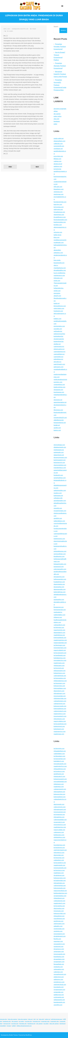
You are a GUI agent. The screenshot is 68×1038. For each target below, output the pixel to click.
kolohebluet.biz (58, 336)
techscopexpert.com (60, 653)
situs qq (30, 1019)
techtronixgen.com (59, 645)
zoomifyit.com (58, 1005)
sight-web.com (58, 209)
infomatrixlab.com (59, 883)
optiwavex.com (58, 979)
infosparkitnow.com (60, 769)
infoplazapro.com (59, 665)
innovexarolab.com (60, 696)
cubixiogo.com (58, 972)
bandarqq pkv (7, 1021)
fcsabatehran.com (59, 582)
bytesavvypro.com (59, 686)
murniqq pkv (28, 1021)
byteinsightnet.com (59, 797)
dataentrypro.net (59, 455)
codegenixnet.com (59, 703)
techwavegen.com (59, 683)
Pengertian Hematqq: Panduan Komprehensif (60, 46)
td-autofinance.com (60, 217)
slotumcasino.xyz (59, 349)
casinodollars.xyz (59, 354)
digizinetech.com (59, 691)
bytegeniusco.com (59, 673)
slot (35, 1019)
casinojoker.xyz (58, 356)
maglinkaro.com (59, 873)
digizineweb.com (59, 804)
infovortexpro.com (59, 719)
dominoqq (62, 1023)
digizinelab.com (59, 855)
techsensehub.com (60, 758)
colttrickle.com (58, 143)
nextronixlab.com (59, 928)
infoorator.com (58, 278)
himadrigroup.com (59, 212)
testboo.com (57, 318)
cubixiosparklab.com (60, 819)
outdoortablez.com (59, 615)
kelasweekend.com (60, 422)
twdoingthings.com (59, 592)
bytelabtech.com (59, 761)
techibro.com (58, 224)
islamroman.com (59, 214)
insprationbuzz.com (60, 467)
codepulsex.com (59, 860)
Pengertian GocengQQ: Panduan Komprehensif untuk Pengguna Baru (60, 85)
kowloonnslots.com (60, 222)
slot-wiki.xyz (57, 361)
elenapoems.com (59, 576)
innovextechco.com (60, 824)
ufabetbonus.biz (59, 420)
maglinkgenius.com (60, 827)
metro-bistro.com (59, 308)
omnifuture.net (58, 148)
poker (55, 124)
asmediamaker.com (60, 500)
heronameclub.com (60, 609)
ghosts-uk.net (58, 164)
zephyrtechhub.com (60, 984)
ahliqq (56, 111)
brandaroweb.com (59, 1002)
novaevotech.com (59, 822)
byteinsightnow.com (60, 708)
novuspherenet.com (60, 974)
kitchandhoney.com (60, 306)
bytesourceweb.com (60, 706)
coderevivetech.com (60, 711)
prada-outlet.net (58, 138)
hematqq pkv (36, 1021)
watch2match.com (59, 364)
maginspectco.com (59, 731)
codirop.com (57, 161)
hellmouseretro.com (60, 579)
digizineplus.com (59, 908)
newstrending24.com (60, 417)
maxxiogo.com (58, 941)
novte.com (57, 280)
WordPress (29, 1035)
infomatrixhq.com (59, 817)
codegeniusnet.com (60, 789)
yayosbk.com (58, 329)
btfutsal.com (57, 158)
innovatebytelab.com (60, 781)
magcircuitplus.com (60, 721)
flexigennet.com (59, 607)
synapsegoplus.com (60, 895)
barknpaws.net (58, 495)
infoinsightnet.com (59, 791)
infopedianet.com (59, 898)
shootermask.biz (59, 339)
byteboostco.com (59, 835)
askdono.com (58, 166)
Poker (34, 29)
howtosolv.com (58, 311)
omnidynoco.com (59, 982)
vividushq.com (58, 967)
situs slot (56, 119)
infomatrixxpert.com (60, 809)
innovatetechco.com (60, 660)
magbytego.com (59, 786)
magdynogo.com (59, 734)
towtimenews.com (59, 538)
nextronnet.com (58, 946)
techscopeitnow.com (60, 724)
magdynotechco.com (60, 766)
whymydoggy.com (59, 445)
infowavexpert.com (59, 670)
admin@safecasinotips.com (20, 29)
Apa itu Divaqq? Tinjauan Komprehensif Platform (59, 56)
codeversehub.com (60, 885)
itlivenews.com (58, 410)
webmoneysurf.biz (59, 334)
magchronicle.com (59, 630)
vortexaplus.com (59, 969)
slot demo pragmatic (60, 108)
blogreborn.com (58, 189)
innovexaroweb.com (60, 868)
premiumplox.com (59, 326)
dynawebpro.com (59, 959)
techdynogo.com (59, 627)
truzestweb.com (58, 987)
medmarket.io (58, 612)
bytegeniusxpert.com (60, 779)
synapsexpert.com (59, 989)
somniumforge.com (60, 554)
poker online (57, 116)
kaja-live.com (58, 204)
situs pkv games (12, 1019)
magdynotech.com (59, 903)
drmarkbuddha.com (60, 270)
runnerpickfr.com (59, 146)
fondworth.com (58, 475)
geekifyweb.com (59, 774)
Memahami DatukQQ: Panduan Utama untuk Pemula (60, 74)
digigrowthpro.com (59, 141)
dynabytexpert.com (60, 936)
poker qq (47, 1019)
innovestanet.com (59, 934)
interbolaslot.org (59, 450)
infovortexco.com (59, 852)
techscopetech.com (60, 862)
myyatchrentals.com (60, 510)
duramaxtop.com (59, 587)
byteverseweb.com (59, 888)
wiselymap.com (58, 194)
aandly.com (57, 427)
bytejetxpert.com (59, 729)
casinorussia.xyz (59, 346)
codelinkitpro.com (59, 753)
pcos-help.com (58, 156)
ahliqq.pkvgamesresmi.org (24, 1025)
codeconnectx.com (59, 807)
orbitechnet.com (59, 977)
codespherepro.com (60, 701)
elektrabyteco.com (59, 837)
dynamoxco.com (59, 949)
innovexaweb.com (59, 954)
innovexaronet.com (60, 812)
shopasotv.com (58, 389)
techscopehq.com (59, 906)
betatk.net (57, 425)
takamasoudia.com (60, 589)
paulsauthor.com (59, 599)
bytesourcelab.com (60, 913)
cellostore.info (58, 498)
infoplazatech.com (59, 776)
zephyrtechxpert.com (60, 850)
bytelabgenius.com (60, 658)
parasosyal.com (59, 566)
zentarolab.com (58, 992)
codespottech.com (59, 625)
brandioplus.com (59, 956)
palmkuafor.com (59, 452)
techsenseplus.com (60, 678)
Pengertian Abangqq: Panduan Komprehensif (60, 65)
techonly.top (57, 169)
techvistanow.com (59, 814)
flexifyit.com (57, 939)
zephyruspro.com (59, 923)
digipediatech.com (59, 632)
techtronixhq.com (59, 748)
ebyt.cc (56, 265)
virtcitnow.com (58, 192)
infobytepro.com (59, 784)
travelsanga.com (59, 392)
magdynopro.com (59, 663)
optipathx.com (58, 926)
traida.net (57, 303)
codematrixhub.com (60, 675)
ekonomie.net (58, 400)
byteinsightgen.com (60, 688)
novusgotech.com (59, 944)
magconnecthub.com (60, 890)
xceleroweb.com (59, 997)
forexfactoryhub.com (60, 202)
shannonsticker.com (60, 465)
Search (56, 26)
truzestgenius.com (59, 845)
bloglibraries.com (59, 556)
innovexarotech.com (60, 716)
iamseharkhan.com (60, 478)
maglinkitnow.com (59, 635)
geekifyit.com (58, 518)
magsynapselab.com (60, 642)
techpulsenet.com (59, 847)
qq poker (21, 1021)
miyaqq (9, 1025)
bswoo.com (57, 430)
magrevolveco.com (60, 713)
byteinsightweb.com (60, 637)
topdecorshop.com (59, 387)
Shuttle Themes (13, 1035)
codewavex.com (59, 832)
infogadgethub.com (60, 751)
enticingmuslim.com (60, 569)
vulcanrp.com (58, 232)
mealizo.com (58, 493)
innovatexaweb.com (60, 764)
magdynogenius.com (60, 640)
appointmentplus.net (60, 402)
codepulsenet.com (59, 901)
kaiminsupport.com (60, 460)
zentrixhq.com (58, 931)
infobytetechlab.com (60, 698)
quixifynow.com (58, 921)
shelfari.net (57, 344)
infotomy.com (58, 617)
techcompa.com (59, 207)
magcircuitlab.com (59, 830)
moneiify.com (58, 508)
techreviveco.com (59, 870)
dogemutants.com (59, 584)
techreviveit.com (59, 668)
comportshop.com (59, 384)
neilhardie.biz (58, 331)
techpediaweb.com (60, 655)
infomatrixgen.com (59, 693)
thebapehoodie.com (60, 564)
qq (37, 1019)
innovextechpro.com (60, 647)
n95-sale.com (58, 186)
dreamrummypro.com (60, 457)
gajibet (14, 1025)
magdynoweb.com (59, 865)
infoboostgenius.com (60, 681)
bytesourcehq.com (59, 794)
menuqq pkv (3, 1019)
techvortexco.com (59, 771)
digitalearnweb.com (60, 447)
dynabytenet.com (59, 875)
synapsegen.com (59, 961)
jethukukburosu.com (60, 551)
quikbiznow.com (59, 994)
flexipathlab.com (59, 964)
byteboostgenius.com (60, 893)
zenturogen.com (59, 951)
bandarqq (57, 121)
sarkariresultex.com (60, 490)
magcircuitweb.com (60, 650)
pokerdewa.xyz (58, 359)
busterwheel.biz (59, 341)
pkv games (10, 31)
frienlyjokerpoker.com (60, 219)
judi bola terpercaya (56, 1019)
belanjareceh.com (59, 462)
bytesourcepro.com (60, 878)
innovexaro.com (59, 911)
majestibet (3, 1025)
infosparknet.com (59, 916)
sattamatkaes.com (59, 521)
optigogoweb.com (59, 999)
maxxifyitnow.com (59, 918)
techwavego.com (59, 857)
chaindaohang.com (60, 268)
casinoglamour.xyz (59, 351)
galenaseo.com (58, 367)
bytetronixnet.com (59, 726)
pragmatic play (45, 1021)
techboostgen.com (59, 756)
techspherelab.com (60, 880)
